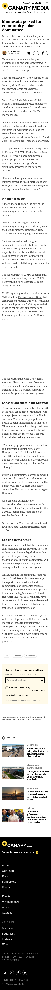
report (37, 77)
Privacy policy (9, 980)
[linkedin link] (4, 972)
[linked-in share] (29, 53)
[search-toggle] (43, 3)
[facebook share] (38, 53)
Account (26, 3)
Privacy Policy (35, 700)
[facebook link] (18, 972)
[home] (25, 6)
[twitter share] (33, 53)
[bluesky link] (24, 972)
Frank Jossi (7, 717)
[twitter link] (11, 972)
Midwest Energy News (30, 297)
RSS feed (23, 980)
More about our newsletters (16, 695)
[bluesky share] (42, 53)
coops (12, 523)
